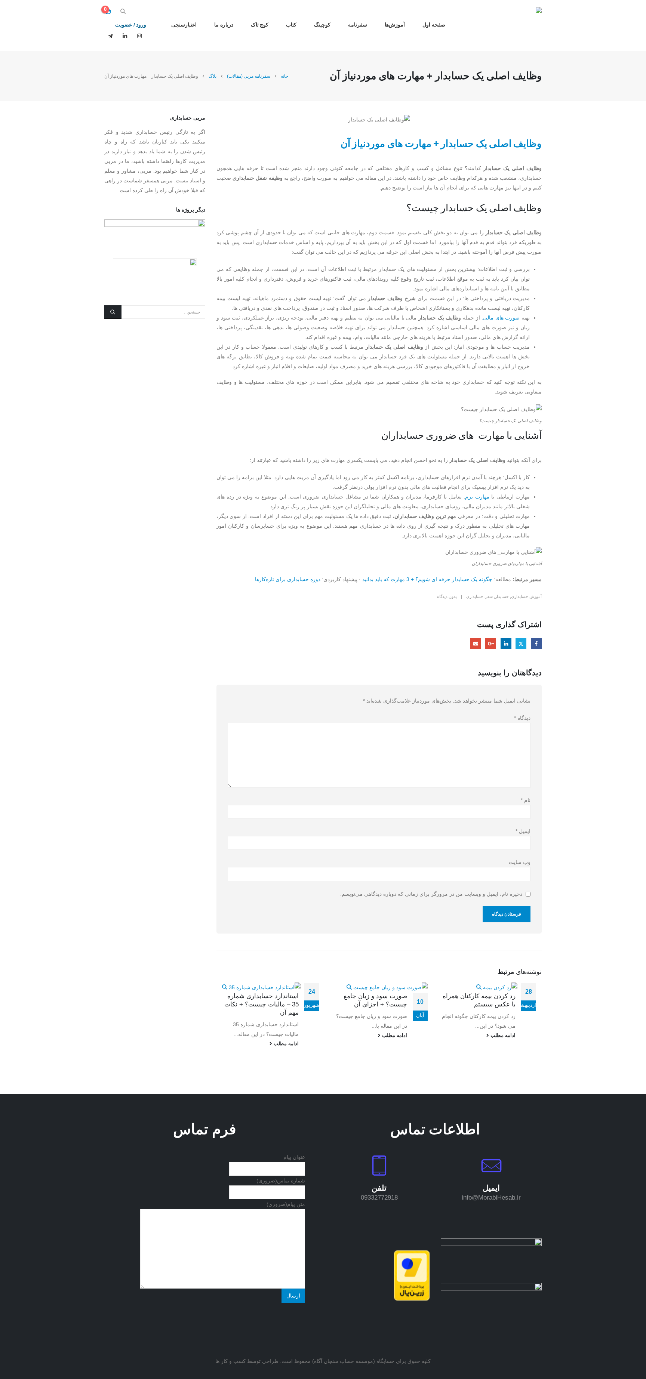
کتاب (291, 25)
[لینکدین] (125, 36)
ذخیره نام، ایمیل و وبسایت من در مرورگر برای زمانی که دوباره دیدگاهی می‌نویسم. (431, 894)
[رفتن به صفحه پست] (496, 987)
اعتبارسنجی (184, 25)
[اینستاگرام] (139, 36)
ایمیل (475, 643)
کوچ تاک (260, 25)
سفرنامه (357, 25)
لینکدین (506, 643)
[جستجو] (112, 312)
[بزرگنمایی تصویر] (491, 1243)
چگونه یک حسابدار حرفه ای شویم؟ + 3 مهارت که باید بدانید (427, 579)
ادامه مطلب (502, 1035)
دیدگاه (522, 718)
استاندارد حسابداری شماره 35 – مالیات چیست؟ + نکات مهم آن (261, 1004)
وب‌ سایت (519, 862)
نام (525, 800)
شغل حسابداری (479, 596)
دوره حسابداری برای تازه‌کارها (287, 579)
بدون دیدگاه (447, 596)
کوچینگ (322, 25)
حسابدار (502, 596)
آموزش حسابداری (526, 596)
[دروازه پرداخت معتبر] (412, 1275)
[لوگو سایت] (518, 25)
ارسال (293, 1296)
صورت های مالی (501, 318)
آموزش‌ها (395, 25)
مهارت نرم (477, 497)
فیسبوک (536, 643)
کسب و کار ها (230, 1361)
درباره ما (223, 25)
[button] (123, 11)
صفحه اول (433, 25)
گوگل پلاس (490, 643)
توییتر (521, 643)
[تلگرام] (110, 36)
